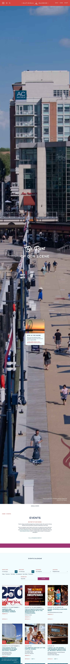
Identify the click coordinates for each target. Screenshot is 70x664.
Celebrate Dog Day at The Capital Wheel (35, 648)
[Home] (35, 3)
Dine (61, 2)
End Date (21, 569)
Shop (66, 2)
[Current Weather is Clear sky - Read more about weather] (7, 3)
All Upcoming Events (35, 538)
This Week (13, 574)
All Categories (39, 571)
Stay (56, 2)
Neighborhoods (56, 571)
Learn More (14, 660)
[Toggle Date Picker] (16, 571)
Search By (24, 576)
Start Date (5, 569)
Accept (16, 662)
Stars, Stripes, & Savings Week (57, 610)
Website (4, 613)
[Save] (4, 604)
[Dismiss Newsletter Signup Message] (43, 320)
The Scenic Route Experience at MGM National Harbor (9, 649)
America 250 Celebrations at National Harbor (9, 611)
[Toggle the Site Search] (9, 3)
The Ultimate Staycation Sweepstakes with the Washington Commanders (34, 611)
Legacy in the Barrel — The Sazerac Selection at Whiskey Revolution (57, 649)
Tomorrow (7, 574)
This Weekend (19, 574)
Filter (43, 578)
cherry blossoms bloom (25, 531)
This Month (30, 574)
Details (4, 619)
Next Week (25, 574)
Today (3, 574)
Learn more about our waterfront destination (34, 342)
